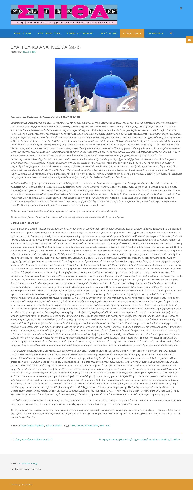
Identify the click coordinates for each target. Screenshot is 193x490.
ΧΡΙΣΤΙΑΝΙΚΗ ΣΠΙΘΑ (49, 33)
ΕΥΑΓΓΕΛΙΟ (105, 425)
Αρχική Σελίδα (22, 33)
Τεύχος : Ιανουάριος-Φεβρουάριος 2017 (32, 439)
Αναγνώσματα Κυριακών (32, 425)
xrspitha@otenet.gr (28, 463)
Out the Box (26, 484)
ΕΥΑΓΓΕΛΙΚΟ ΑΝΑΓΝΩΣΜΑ (85, 425)
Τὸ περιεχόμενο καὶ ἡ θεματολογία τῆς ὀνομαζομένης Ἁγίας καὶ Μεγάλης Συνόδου (140, 439)
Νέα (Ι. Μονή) (109, 33)
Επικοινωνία (155, 33)
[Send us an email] (181, 8)
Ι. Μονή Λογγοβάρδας (80, 33)
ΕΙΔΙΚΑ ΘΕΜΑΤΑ (132, 33)
